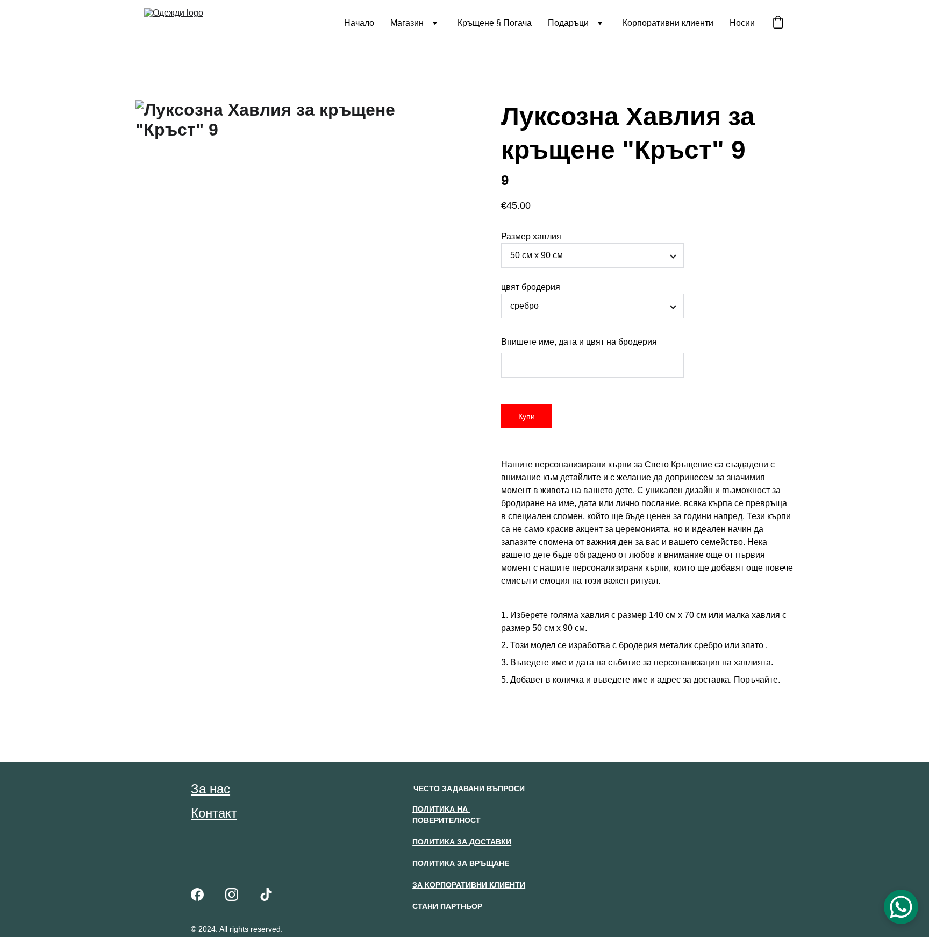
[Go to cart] (778, 23)
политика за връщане (460, 863)
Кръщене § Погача (495, 22)
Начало (359, 22)
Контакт (214, 813)
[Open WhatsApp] (901, 907)
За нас (210, 789)
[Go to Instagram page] (231, 894)
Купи (526, 416)
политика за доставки (461, 841)
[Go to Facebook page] (197, 894)
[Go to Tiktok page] (266, 894)
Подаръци (568, 22)
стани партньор (447, 906)
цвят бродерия (530, 287)
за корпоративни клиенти (468, 885)
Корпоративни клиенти (668, 22)
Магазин (407, 22)
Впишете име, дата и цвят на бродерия (579, 341)
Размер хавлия (531, 236)
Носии (742, 22)
